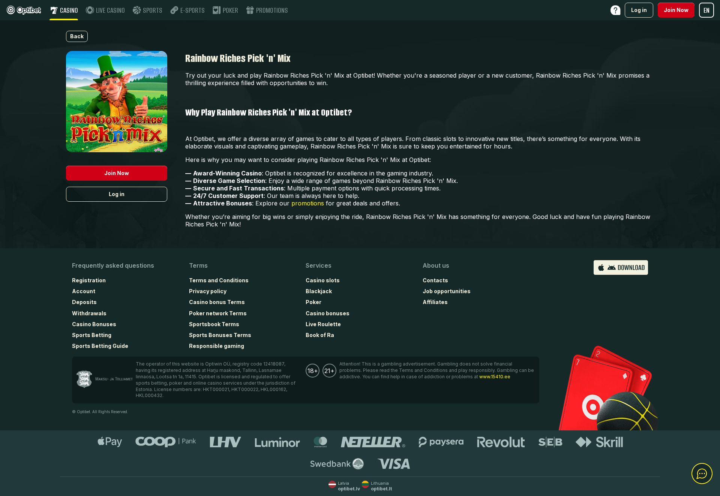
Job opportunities (447, 291)
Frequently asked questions (113, 265)
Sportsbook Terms (214, 324)
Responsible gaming (216, 346)
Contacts (435, 280)
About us (436, 265)
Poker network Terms (218, 313)
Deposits (84, 302)
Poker (313, 302)
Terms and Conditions (219, 280)
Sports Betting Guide (100, 346)
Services (319, 265)
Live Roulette (323, 324)
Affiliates (435, 302)
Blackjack (319, 291)
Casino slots (323, 280)
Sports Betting (91, 335)
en (707, 10)
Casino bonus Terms (217, 302)
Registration (89, 280)
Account (83, 291)
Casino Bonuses (94, 324)
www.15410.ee (494, 376)
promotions (307, 203)
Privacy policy (207, 291)
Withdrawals (89, 313)
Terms (198, 265)
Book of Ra (320, 335)
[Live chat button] (702, 474)
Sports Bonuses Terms (220, 335)
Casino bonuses (328, 313)
